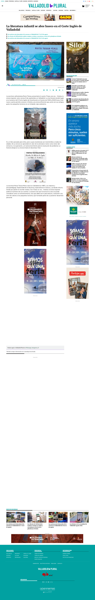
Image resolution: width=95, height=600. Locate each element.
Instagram (34, 348)
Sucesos (25, 1)
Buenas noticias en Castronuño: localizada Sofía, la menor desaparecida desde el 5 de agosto (80, 159)
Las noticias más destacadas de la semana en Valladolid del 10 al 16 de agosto (28, 38)
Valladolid (9, 553)
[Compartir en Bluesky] (53, 90)
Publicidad (53, 563)
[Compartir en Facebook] (47, 90)
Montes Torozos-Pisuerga (41, 557)
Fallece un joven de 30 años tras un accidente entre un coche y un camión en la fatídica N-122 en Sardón (79, 166)
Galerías (25, 557)
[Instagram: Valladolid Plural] (25, 84)
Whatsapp (28, 348)
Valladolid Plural (16, 84)
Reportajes (17, 557)
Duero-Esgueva (38, 559)
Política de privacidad (68, 557)
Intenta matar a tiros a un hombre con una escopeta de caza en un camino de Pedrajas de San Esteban (80, 180)
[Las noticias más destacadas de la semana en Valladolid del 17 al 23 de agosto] (68, 100)
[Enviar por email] (43, 90)
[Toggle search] (92, 6)
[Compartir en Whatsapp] (62, 90)
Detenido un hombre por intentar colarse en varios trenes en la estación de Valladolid (79, 88)
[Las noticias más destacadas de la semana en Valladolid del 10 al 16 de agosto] (58, 517)
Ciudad (6, 1)
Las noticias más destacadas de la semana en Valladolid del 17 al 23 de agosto (28, 34)
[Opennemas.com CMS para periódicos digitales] (47, 590)
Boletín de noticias (45, 563)
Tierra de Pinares (39, 553)
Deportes (30, 1)
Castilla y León (18, 1)
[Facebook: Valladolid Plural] (24, 84)
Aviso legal (65, 555)
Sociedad (35, 1)
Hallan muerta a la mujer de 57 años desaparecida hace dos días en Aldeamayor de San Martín (80, 152)
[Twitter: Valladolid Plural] (22, 84)
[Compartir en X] (50, 90)
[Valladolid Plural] (47, 6)
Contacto (59, 563)
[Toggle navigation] (2, 6)
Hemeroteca (36, 563)
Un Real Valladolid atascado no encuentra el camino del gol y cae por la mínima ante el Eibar (80, 81)
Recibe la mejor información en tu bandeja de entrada (21, 351)
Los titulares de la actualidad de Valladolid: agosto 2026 (78, 524)
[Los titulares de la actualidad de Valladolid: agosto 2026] (79, 517)
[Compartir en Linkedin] (59, 90)
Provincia (11, 1)
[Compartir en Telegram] (56, 90)
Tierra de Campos (39, 555)
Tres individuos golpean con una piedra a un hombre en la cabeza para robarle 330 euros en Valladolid (80, 107)
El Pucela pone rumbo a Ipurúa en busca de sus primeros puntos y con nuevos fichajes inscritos (80, 94)
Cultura (17, 555)
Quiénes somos (66, 553)
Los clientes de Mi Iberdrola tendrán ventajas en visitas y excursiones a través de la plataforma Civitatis (34, 36)
